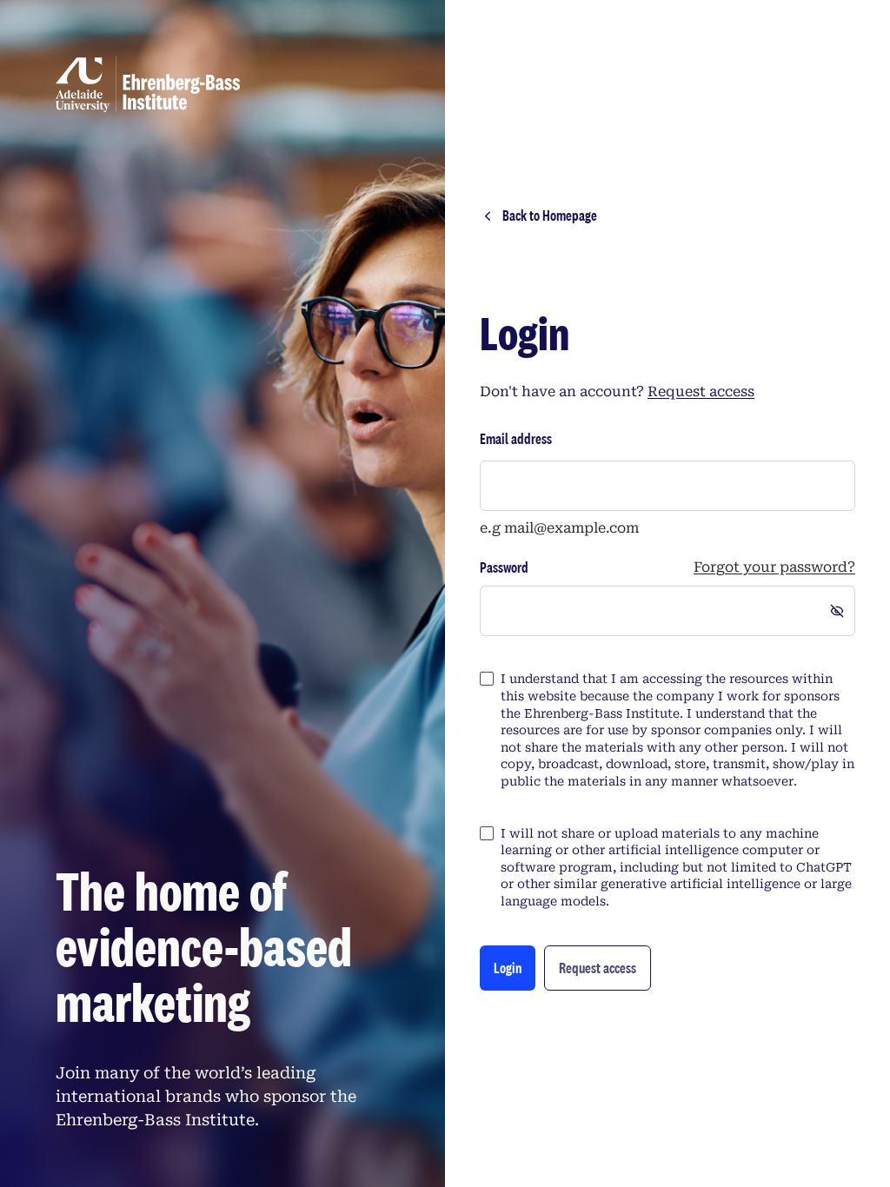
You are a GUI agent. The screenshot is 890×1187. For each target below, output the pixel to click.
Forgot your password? (774, 567)
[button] (597, 968)
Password (504, 567)
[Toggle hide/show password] (837, 611)
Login (507, 968)
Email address (516, 438)
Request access (701, 391)
